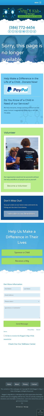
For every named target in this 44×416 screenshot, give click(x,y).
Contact (34, 384)
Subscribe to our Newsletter (21, 214)
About (17, 384)
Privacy (25, 384)
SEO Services (19, 407)
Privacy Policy (31, 329)
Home (9, 384)
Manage (26, 407)
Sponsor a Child (22, 252)
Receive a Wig (22, 261)
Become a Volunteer (17, 186)
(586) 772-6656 (22, 27)
